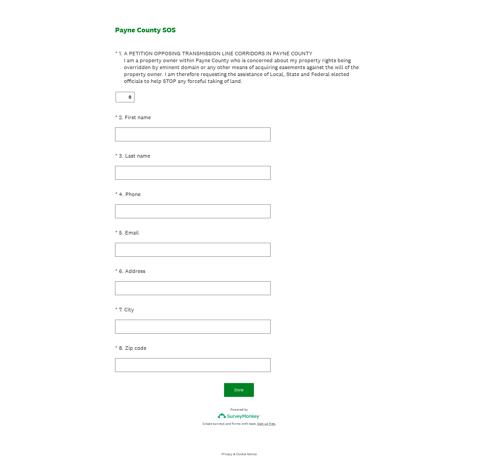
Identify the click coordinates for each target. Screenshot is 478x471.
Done (239, 389)
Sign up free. (266, 423)
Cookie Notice (246, 454)
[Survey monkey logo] (239, 416)
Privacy (227, 454)
